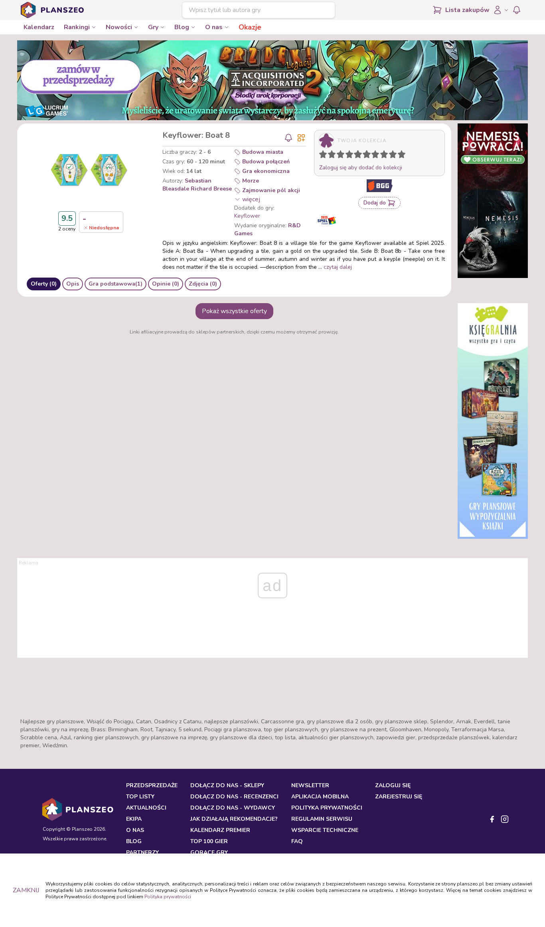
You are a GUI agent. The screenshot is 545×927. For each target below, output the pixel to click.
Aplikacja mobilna (320, 796)
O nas (214, 27)
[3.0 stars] (342, 155)
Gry (153, 27)
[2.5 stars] (339, 155)
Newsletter (310, 785)
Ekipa (134, 819)
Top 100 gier (209, 841)
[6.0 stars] (369, 155)
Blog (181, 27)
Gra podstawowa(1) (115, 284)
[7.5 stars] (382, 155)
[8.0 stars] (386, 155)
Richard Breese (211, 189)
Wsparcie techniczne (324, 830)
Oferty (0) (44, 284)
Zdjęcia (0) (203, 284)
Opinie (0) (165, 284)
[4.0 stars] (351, 155)
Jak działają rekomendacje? (234, 819)
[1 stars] (321, 155)
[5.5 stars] (365, 155)
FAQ (297, 841)
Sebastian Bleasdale (186, 185)
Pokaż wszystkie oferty (234, 311)
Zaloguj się (393, 785)
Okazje (250, 27)
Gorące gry (209, 852)
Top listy (140, 796)
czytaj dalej (338, 267)
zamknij (26, 890)
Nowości (119, 27)
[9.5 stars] (400, 155)
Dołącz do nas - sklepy (227, 785)
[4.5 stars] (356, 155)
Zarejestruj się (398, 796)
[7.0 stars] (377, 155)
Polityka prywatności (167, 896)
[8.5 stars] (391, 155)
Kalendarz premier (220, 830)
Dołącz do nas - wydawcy (232, 808)
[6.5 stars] (373, 155)
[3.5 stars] (348, 155)
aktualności (146, 808)
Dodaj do (374, 202)
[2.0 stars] (334, 155)
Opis (72, 284)
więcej (251, 199)
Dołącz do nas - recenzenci (234, 796)
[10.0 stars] (403, 155)
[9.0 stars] (395, 155)
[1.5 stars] (330, 155)
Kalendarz (39, 27)
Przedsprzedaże (152, 785)
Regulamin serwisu (321, 819)
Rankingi (77, 27)
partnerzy (142, 852)
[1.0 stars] (325, 155)
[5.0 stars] (360, 155)
